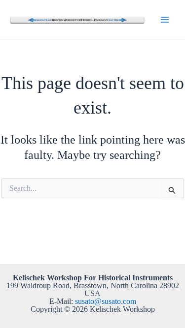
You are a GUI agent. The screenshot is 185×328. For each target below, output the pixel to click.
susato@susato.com (105, 301)
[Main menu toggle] (164, 19)
